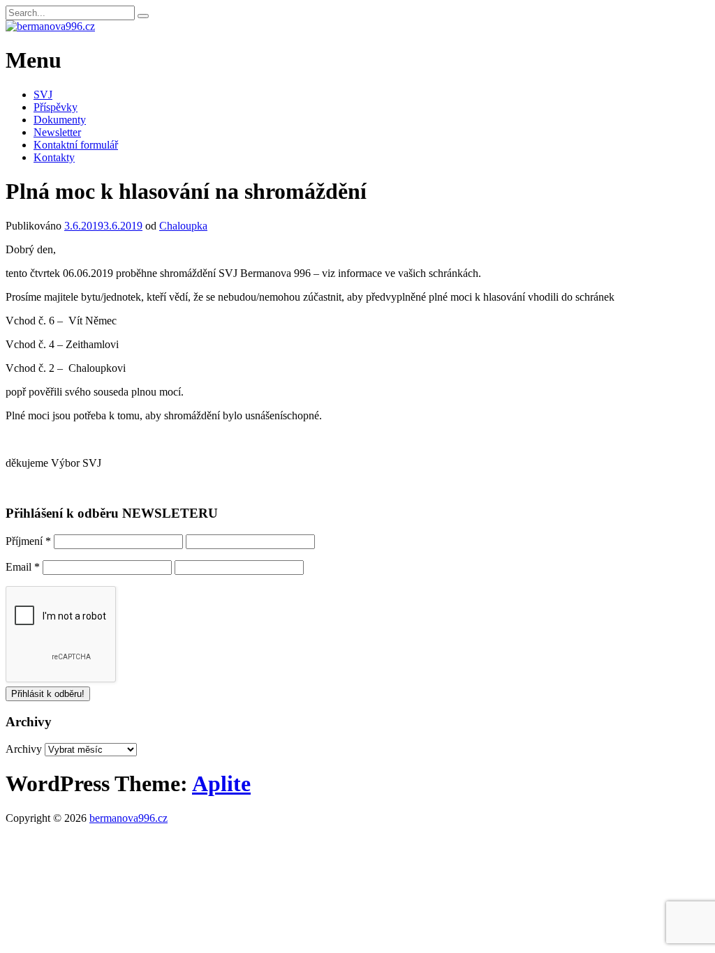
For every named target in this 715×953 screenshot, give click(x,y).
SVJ (43, 94)
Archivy (24, 749)
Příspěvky (56, 107)
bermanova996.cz (128, 818)
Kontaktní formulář (76, 145)
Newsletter (57, 132)
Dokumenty (60, 120)
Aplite (221, 783)
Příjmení (28, 541)
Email (23, 567)
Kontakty (54, 157)
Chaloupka (183, 226)
